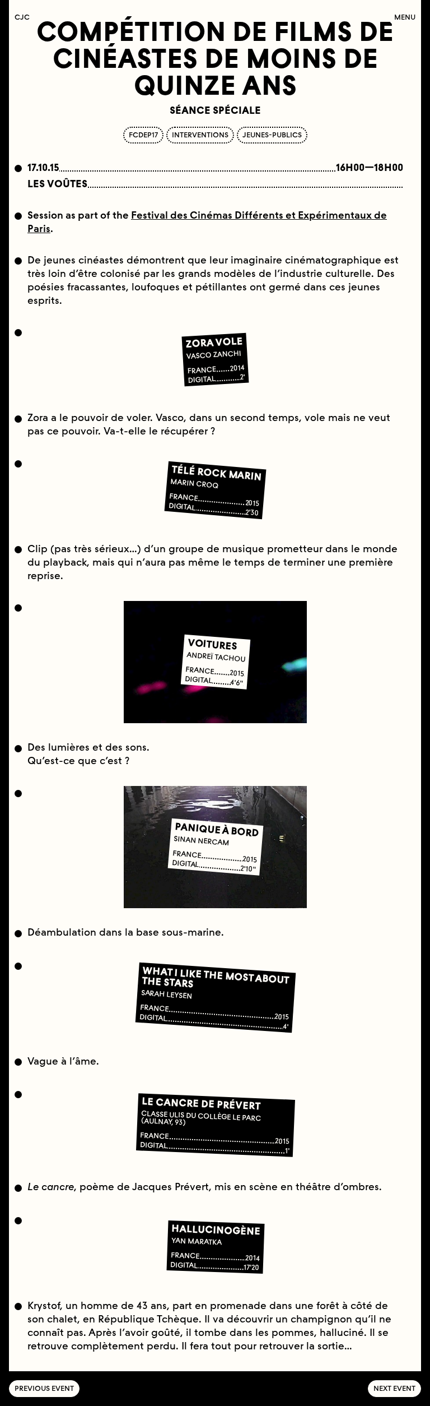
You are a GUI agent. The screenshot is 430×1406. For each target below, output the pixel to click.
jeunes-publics (272, 135)
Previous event (44, 1388)
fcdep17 (143, 135)
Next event (394, 1388)
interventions (200, 135)
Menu (404, 17)
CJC (25, 17)
